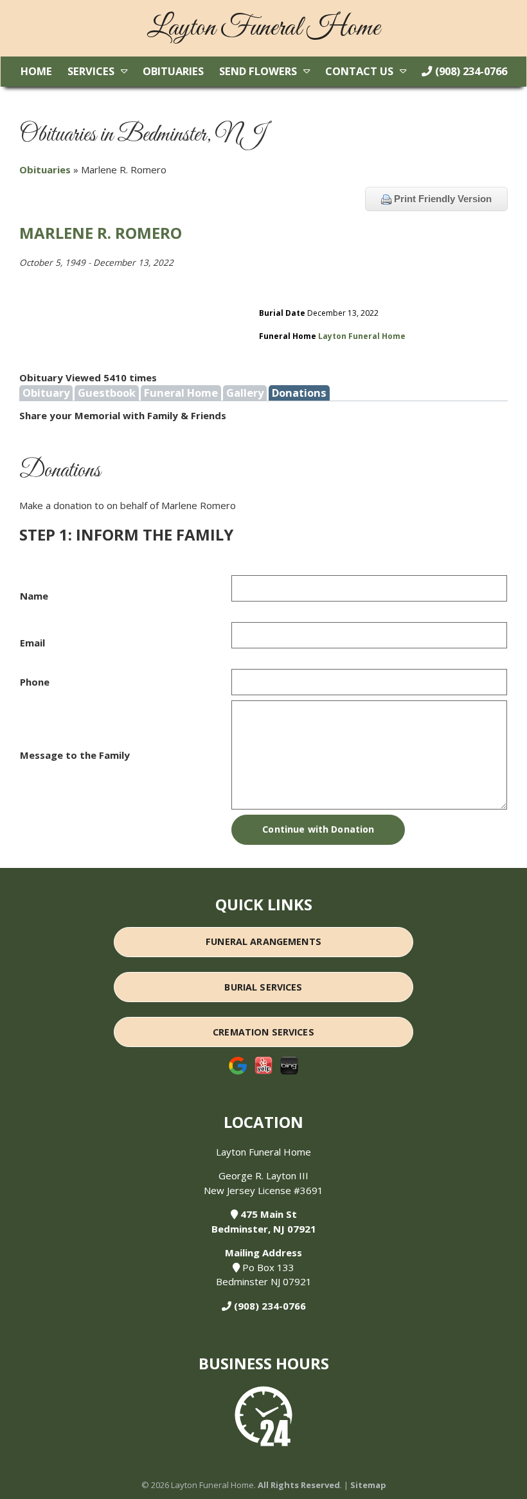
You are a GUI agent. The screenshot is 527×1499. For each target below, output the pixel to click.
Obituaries (173, 71)
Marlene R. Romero (100, 232)
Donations (299, 392)
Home (36, 71)
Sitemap (368, 1485)
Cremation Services (263, 1032)
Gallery (245, 392)
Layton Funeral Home (362, 336)
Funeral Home (181, 392)
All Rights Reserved (299, 1485)
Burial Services (263, 987)
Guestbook (107, 392)
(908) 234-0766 (470, 71)
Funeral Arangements (263, 941)
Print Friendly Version (441, 198)
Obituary (45, 392)
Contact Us (359, 71)
